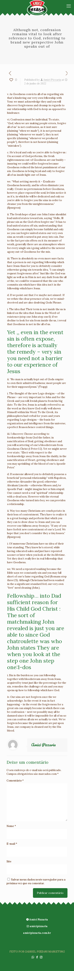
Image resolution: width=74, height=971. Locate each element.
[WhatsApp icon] (32, 957)
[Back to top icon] (66, 963)
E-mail (12, 843)
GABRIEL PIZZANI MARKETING (45, 951)
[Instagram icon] (41, 957)
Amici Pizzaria (52, 79)
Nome (11, 826)
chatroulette (22, 641)
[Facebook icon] (37, 957)
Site (9, 861)
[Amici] (37, 6)
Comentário (15, 780)
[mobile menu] (68, 6)
